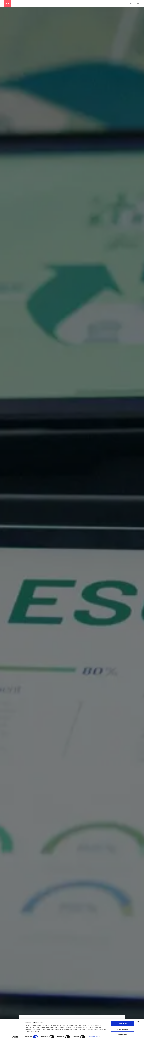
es (131, 3)
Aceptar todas (122, 1023)
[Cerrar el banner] (138, 1021)
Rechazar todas (122, 1034)
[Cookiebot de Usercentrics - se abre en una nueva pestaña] (14, 1037)
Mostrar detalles (93, 1036)
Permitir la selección (122, 1029)
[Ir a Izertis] (7, 3)
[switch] (52, 1036)
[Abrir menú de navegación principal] (138, 3)
